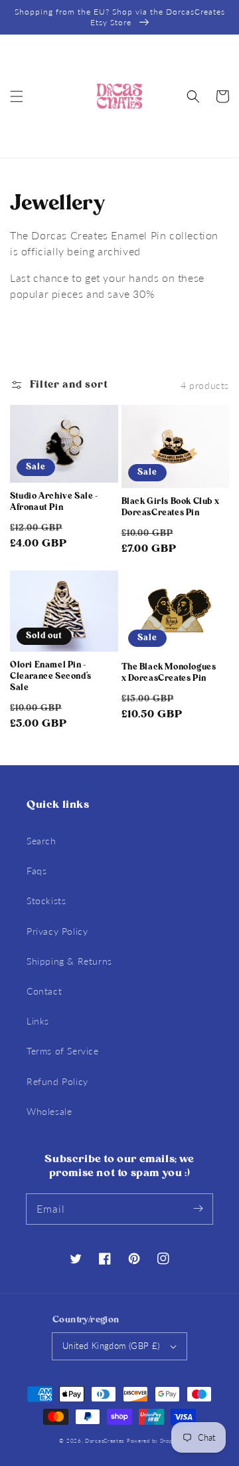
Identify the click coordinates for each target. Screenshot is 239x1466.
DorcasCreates (104, 1440)
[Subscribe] (197, 1208)
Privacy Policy (57, 931)
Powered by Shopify (153, 1440)
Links (38, 1021)
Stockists (46, 900)
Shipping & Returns (69, 961)
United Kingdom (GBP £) (111, 1345)
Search (41, 840)
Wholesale (49, 1111)
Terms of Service (63, 1050)
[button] (16, 96)
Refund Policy (57, 1081)
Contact (44, 991)
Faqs (36, 870)
